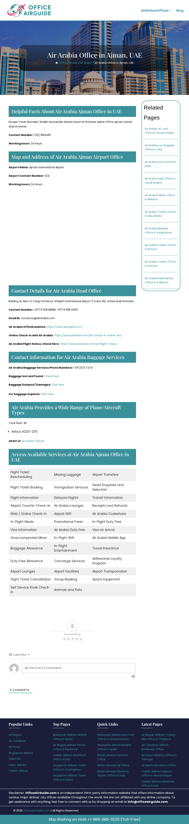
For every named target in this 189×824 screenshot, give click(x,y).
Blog (179, 10)
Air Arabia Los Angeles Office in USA (160, 147)
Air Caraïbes (17, 741)
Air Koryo (14, 747)
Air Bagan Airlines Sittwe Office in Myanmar (69, 747)
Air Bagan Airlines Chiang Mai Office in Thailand (158, 737)
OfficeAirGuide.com (36, 810)
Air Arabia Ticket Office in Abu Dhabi (160, 214)
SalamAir (15, 759)
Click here (57, 385)
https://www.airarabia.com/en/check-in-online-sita (87, 335)
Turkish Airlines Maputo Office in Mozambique (157, 773)
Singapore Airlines (21, 753)
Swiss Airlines (17, 765)
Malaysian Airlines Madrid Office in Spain (70, 737)
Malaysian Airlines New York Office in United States (115, 737)
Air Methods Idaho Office (159, 765)
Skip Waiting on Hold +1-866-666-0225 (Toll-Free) (94, 819)
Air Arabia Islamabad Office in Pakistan (159, 280)
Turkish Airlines (18, 771)
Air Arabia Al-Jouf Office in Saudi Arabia (159, 131)
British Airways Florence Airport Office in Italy (113, 773)
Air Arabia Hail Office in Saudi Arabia (160, 181)
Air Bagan (15, 735)
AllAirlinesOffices (155, 10)
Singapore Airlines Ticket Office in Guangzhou (69, 767)
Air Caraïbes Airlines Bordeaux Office (155, 747)
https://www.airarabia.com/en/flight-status (88, 344)
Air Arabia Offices (33, 441)
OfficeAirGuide (68, 63)
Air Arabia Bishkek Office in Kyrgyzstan (158, 230)
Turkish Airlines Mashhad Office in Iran (69, 757)
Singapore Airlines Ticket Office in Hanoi (69, 777)
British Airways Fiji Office (113, 765)
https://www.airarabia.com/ (65, 327)
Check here (51, 376)
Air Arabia (86, 63)
